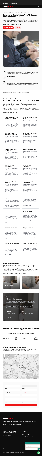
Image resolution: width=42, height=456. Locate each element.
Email (6, 388)
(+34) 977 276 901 (6, 434)
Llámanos (17, 27)
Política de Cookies (25, 432)
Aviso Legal (24, 431)
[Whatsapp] (38, 452)
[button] (21, 366)
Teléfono (23, 388)
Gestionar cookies (14, 3)
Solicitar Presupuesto (8, 27)
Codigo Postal (7, 392)
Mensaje (6, 397)
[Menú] (38, 6)
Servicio (23, 383)
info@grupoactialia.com (7, 435)
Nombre (6, 383)
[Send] (39, 449)
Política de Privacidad (16, 402)
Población (24, 392)
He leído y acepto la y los (19, 402)
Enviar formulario (21, 405)
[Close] (39, 443)
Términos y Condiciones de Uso (27, 402)
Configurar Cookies (25, 437)
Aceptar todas (5, 3)
